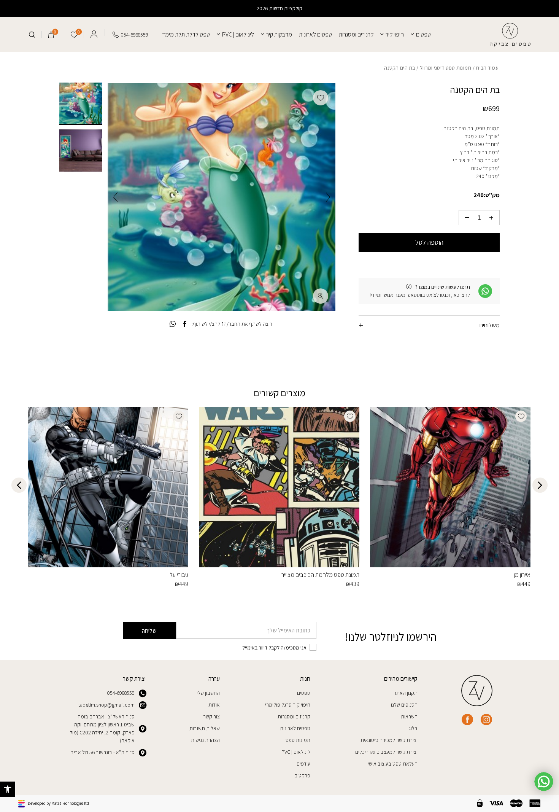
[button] (7, 789)
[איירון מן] (450, 487)
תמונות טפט (298, 740)
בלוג (413, 728)
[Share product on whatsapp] (172, 324)
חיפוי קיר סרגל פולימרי (287, 704)
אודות (214, 704)
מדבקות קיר (279, 34)
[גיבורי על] (108, 487)
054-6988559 (121, 692)
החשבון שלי (208, 692)
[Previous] (328, 197)
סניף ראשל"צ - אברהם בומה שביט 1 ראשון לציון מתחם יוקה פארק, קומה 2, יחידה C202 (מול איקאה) (102, 728)
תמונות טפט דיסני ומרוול (446, 67)
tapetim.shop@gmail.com (106, 704)
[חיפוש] (32, 34)
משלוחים (490, 325)
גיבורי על (179, 575)
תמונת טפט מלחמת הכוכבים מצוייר (320, 575)
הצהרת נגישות (205, 740)
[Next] (115, 197)
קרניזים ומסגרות (356, 34)
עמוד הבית (487, 67)
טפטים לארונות (315, 34)
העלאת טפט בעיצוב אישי (393, 763)
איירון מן (522, 575)
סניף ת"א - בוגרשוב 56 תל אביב (103, 752)
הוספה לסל (429, 242)
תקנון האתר (406, 692)
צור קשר (211, 716)
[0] (51, 34)
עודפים (303, 763)
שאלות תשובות (204, 728)
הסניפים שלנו (404, 704)
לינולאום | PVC (238, 34)
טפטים (423, 34)
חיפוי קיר (395, 34)
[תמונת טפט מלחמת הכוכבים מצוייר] (279, 487)
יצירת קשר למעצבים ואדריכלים (386, 751)
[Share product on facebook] (184, 324)
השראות (409, 716)
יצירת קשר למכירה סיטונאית (389, 740)
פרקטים (302, 775)
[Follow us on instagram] (486, 719)
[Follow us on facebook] (467, 719)
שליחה (149, 631)
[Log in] (94, 32)
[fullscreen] (320, 296)
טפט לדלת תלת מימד (186, 34)
